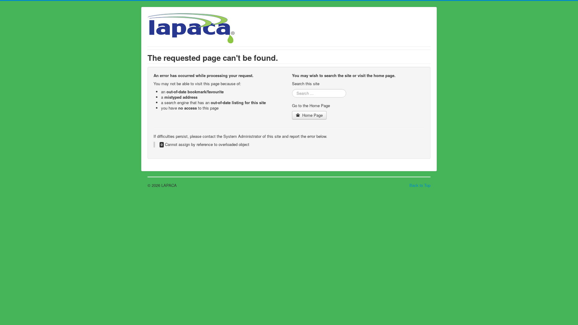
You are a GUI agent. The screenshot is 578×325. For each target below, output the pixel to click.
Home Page (312, 115)
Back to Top (419, 185)
